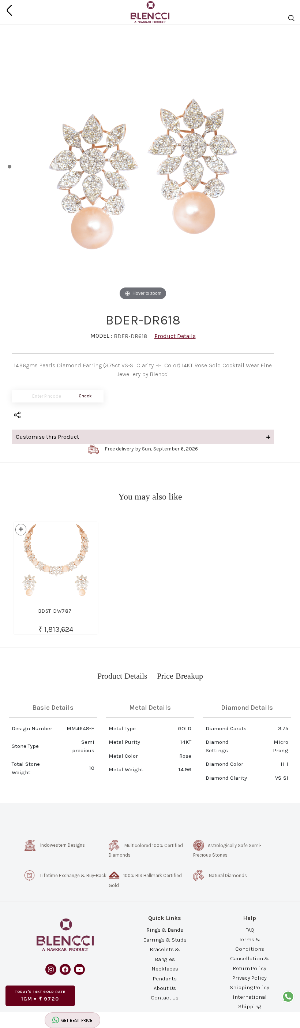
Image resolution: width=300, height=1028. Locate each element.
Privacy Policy (249, 977)
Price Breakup (180, 675)
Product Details (175, 336)
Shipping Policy (249, 987)
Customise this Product (47, 436)
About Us (165, 988)
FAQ (249, 929)
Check (85, 395)
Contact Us (165, 997)
